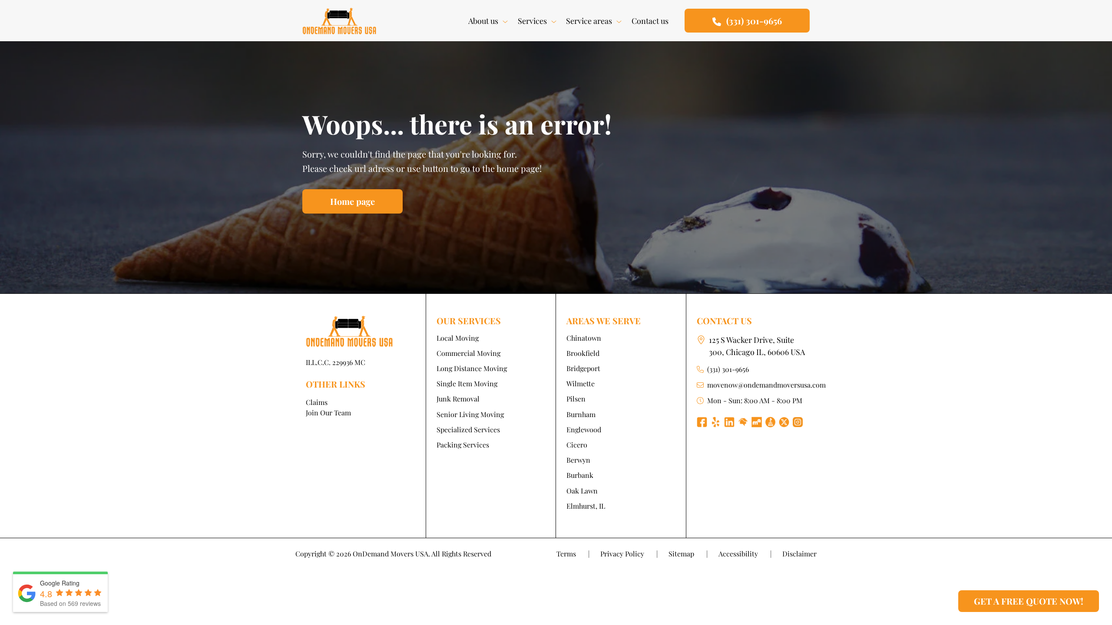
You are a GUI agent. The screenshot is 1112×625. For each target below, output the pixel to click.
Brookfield (582, 353)
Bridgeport (583, 368)
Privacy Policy (629, 553)
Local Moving (458, 337)
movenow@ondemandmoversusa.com (766, 385)
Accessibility (745, 553)
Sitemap (688, 553)
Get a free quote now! (1028, 601)
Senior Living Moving (470, 414)
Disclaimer (799, 553)
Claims (317, 402)
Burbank (579, 475)
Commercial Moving (468, 353)
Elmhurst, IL (585, 505)
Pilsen (576, 398)
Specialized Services (468, 429)
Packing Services (463, 444)
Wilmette (580, 383)
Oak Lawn (582, 490)
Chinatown (583, 337)
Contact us (650, 21)
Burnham (581, 414)
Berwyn (578, 459)
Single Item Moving (467, 383)
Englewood (583, 429)
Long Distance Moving (472, 368)
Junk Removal (458, 398)
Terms (573, 553)
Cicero (576, 444)
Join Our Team (328, 412)
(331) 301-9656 (728, 369)
